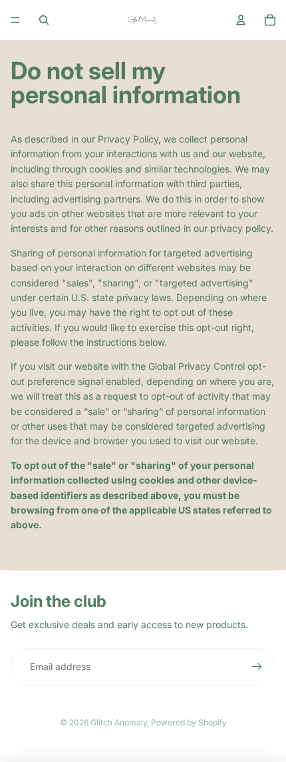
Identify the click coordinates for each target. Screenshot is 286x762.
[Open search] (44, 20)
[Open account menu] (240, 20)
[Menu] (15, 20)
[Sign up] (256, 666)
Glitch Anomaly (118, 722)
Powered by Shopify (189, 722)
